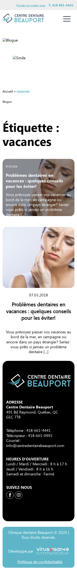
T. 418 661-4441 (61, 5)
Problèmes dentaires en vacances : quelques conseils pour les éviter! (34, 180)
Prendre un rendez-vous (30, 5)
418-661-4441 (38, 430)
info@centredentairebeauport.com (35, 445)
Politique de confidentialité (40, 561)
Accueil (8, 91)
